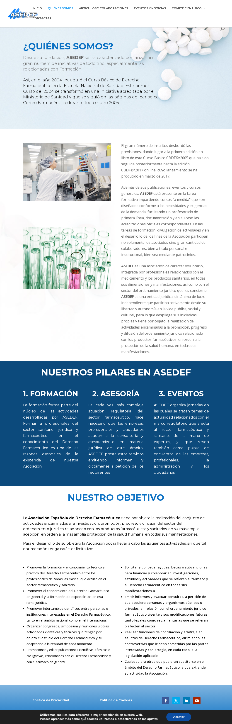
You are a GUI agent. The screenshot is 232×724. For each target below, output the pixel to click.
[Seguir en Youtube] (197, 700)
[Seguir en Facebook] (165, 700)
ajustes (152, 719)
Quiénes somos (60, 8)
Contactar (41, 18)
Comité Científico (187, 8)
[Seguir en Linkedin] (186, 700)
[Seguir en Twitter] (176, 700)
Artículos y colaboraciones (103, 8)
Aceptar (178, 717)
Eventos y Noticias (150, 8)
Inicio (37, 8)
